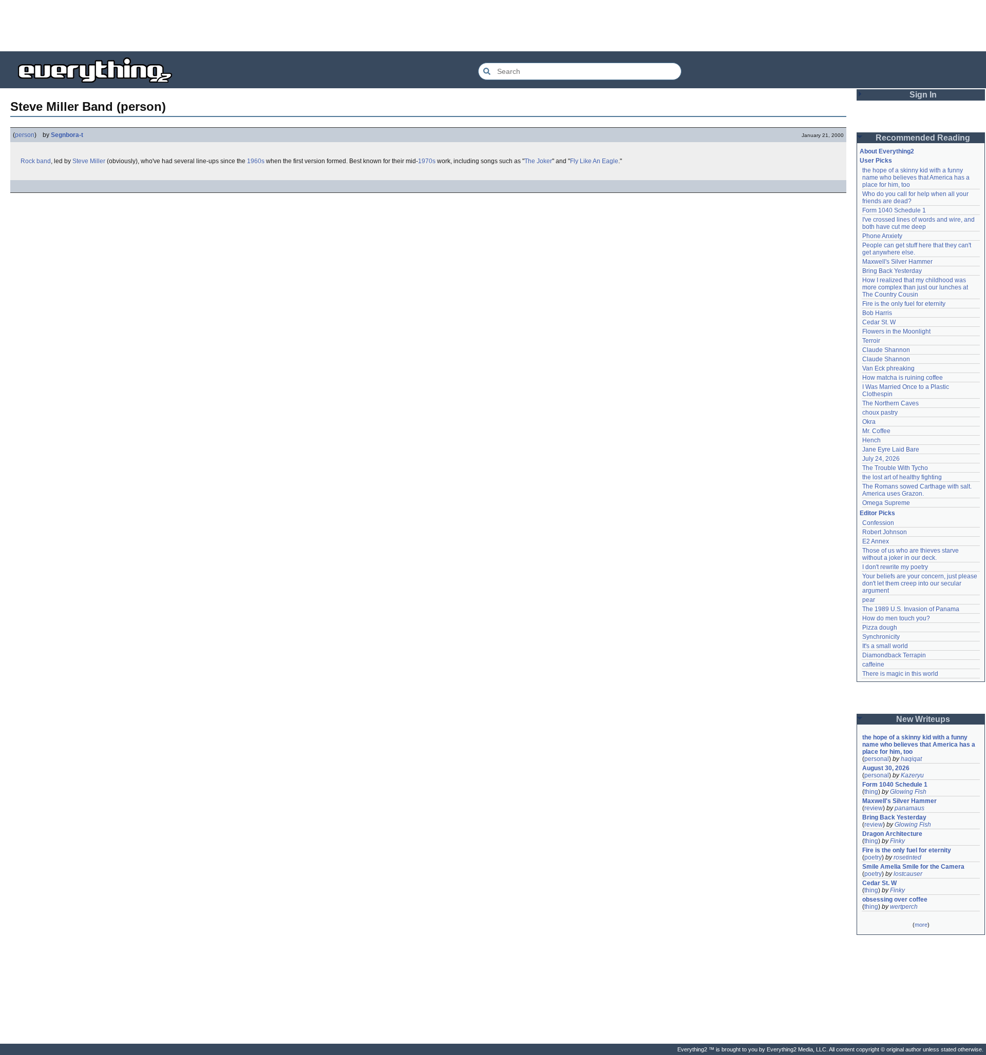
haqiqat (911, 759)
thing (871, 791)
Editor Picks (877, 513)
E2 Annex (875, 541)
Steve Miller (88, 161)
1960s (255, 161)
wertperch (904, 906)
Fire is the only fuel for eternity (903, 303)
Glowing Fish (908, 791)
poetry (873, 857)
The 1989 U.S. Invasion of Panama (910, 609)
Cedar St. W (879, 322)
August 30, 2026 (885, 768)
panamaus (909, 808)
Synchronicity (881, 636)
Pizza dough (879, 627)
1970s (426, 161)
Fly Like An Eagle (594, 161)
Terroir (871, 340)
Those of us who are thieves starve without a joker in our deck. (911, 554)
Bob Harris (877, 313)
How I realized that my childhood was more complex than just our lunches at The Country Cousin (916, 287)
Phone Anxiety (882, 236)
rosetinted (907, 857)
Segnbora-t (67, 135)
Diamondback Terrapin (894, 655)
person (24, 135)
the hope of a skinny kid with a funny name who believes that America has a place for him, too (916, 177)
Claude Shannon (886, 350)
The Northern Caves (890, 403)
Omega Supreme (886, 502)
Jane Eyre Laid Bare (890, 449)
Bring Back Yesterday (892, 271)
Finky (897, 841)
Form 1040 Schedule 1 (894, 210)
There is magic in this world (900, 673)
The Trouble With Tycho (895, 468)
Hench (871, 440)
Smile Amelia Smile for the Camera (913, 866)
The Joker (538, 161)
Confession (878, 522)
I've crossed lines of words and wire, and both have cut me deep (919, 223)
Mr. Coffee (876, 431)
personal (876, 759)
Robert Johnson (884, 532)
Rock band (36, 161)
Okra (869, 421)
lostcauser (908, 873)
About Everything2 (887, 151)
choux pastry (880, 412)
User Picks (876, 160)
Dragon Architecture (892, 833)
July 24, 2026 (881, 458)
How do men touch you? (896, 618)
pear (868, 599)
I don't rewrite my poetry (895, 567)
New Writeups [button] (923, 719)
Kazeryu (912, 775)
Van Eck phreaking (888, 368)
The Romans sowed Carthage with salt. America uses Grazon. (917, 490)
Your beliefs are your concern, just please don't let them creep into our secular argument (920, 583)
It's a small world (885, 646)
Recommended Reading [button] (923, 137)
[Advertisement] (493, 26)
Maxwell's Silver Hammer (897, 261)
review (873, 808)
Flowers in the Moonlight (896, 331)
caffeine (873, 664)
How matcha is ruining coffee (902, 377)
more (921, 925)
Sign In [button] (923, 94)
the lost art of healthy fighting (902, 477)
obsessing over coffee (894, 899)
